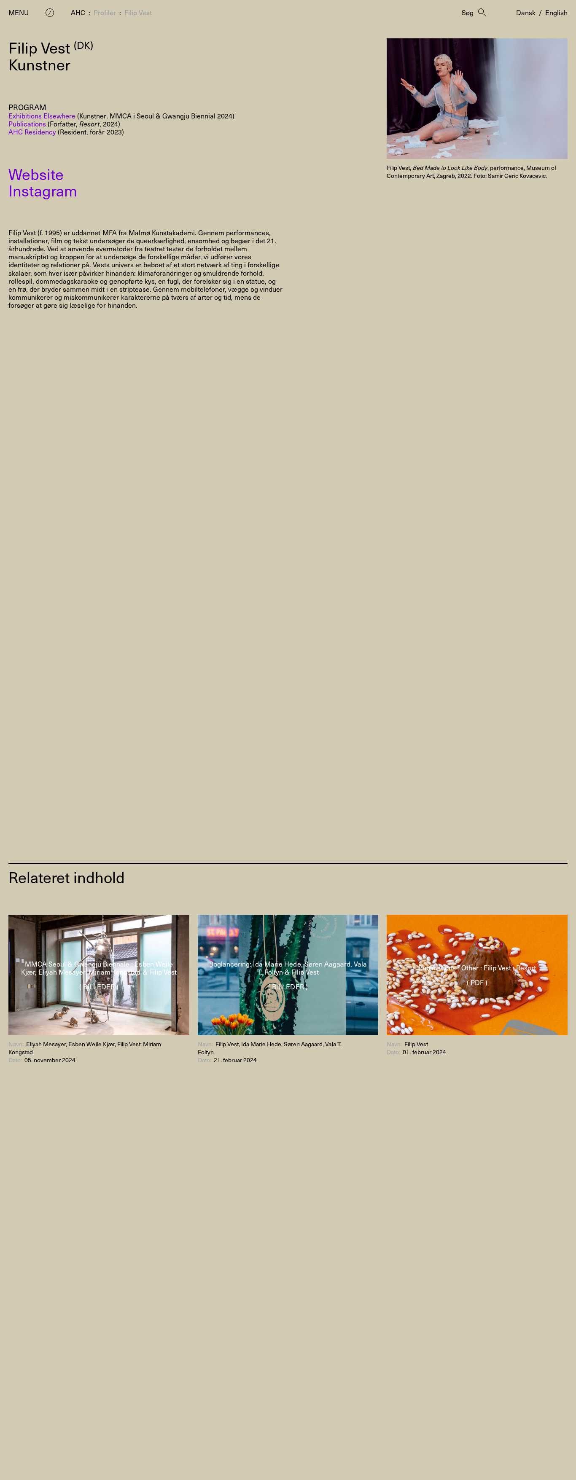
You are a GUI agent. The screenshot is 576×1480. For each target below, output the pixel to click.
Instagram (42, 190)
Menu (18, 12)
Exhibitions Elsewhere (41, 115)
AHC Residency (32, 131)
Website (36, 173)
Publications (27, 123)
